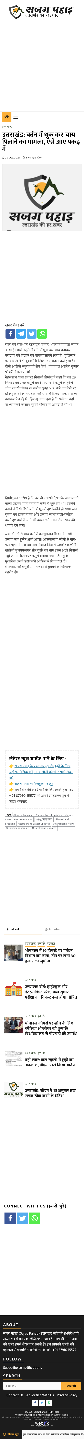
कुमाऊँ (41, 944)
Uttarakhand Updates (44, 828)
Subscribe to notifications (22, 1368)
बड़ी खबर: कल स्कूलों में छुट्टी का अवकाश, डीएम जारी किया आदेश (50, 1062)
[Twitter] (31, 334)
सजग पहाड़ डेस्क (34, 157)
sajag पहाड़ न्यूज (43, 819)
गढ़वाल (51, 944)
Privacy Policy (67, 1395)
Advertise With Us (40, 1395)
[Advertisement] (42, 63)
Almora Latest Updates (49, 815)
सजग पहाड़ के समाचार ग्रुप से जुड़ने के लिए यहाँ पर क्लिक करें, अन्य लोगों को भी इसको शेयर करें (41, 772)
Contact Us (15, 1395)
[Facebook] (10, 334)
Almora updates (23, 819)
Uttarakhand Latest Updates (34, 824)
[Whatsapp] (42, 334)
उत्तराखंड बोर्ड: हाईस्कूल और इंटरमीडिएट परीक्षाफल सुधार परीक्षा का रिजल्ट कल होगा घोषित (51, 992)
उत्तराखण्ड (7, 126)
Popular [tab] (54, 929)
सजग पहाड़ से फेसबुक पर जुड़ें (34, 784)
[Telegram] (21, 334)
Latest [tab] (14, 929)
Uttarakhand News (63, 824)
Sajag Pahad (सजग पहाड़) (46, 1412)
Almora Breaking (23, 815)
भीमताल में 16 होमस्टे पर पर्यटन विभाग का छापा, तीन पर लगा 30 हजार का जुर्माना (50, 956)
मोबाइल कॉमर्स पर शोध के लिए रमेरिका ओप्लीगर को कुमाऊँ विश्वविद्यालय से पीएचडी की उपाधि (51, 1028)
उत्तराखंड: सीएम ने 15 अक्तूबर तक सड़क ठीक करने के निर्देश (50, 1093)
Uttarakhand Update (17, 828)
